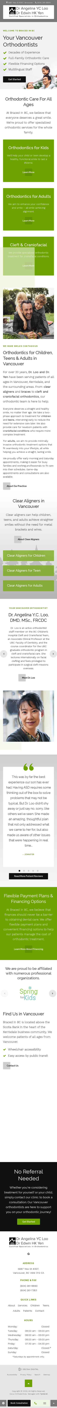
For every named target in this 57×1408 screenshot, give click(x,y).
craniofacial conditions (16, 430)
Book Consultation (19, 1403)
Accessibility (12, 1375)
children (45, 416)
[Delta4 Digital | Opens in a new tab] (28, 1369)
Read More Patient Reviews (28, 876)
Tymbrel (44, 1394)
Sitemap (46, 1375)
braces (26, 391)
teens (11, 419)
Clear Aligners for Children (26, 555)
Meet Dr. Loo (28, 678)
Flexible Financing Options (27, 63)
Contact (39, 1310)
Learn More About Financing (28, 949)
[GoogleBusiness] (28, 1254)
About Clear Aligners (28, 539)
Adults (16, 1310)
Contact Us (12, 1065)
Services (22, 1305)
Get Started (14, 79)
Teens (46, 1305)
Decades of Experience (24, 52)
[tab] (19, 871)
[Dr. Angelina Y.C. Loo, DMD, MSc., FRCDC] (28, 716)
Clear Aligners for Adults (25, 585)
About (11, 1305)
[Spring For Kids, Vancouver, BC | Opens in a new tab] (28, 993)
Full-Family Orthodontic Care (29, 58)
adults (11, 440)
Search (37, 1375)
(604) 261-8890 (44, 3)
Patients (27, 1310)
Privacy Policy (25, 1375)
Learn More (28, 172)
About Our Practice (17, 486)
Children (35, 1305)
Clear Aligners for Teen (23, 570)
